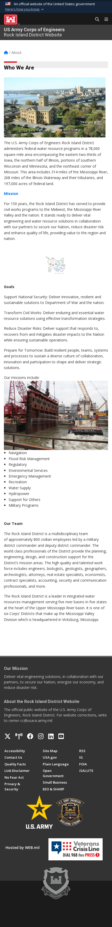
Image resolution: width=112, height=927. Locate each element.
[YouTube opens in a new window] (61, 736)
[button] (25, 9)
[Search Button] (95, 19)
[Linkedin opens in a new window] (51, 736)
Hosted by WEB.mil (22, 847)
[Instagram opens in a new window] (40, 736)
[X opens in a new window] (7, 736)
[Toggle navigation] (104, 19)
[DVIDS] (18, 736)
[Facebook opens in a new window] (30, 736)
